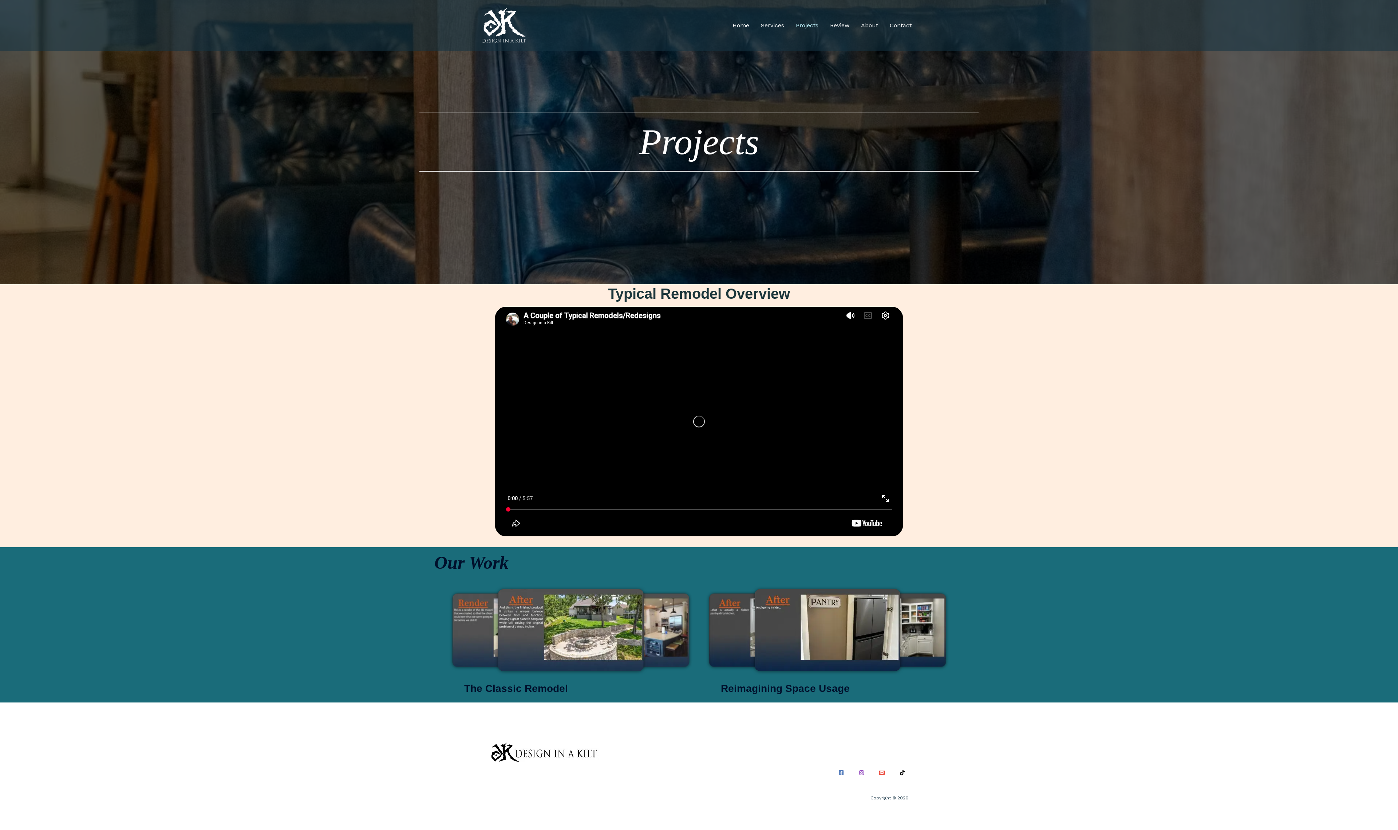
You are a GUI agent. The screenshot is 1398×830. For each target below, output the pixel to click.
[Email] (882, 773)
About (869, 25)
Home (740, 25)
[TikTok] (902, 773)
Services (772, 25)
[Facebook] (841, 773)
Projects (807, 25)
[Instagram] (862, 773)
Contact (901, 25)
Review (839, 25)
